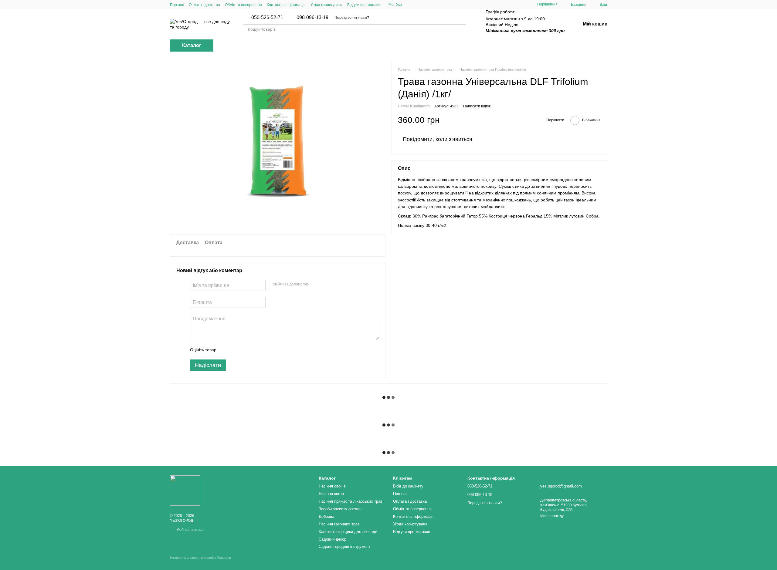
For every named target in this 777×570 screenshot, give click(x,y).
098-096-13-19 (312, 17)
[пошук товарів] (461, 29)
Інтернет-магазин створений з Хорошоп (200, 557)
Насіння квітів (331, 493)
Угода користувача (326, 5)
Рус (391, 4)
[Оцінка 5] (265, 349)
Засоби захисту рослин (340, 509)
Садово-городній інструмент (344, 546)
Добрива (326, 516)
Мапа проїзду (552, 516)
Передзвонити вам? (351, 17)
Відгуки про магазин (364, 5)
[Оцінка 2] (236, 349)
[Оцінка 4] (255, 349)
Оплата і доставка (204, 5)
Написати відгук (476, 106)
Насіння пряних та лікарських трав (350, 501)
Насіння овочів (332, 486)
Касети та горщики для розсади (348, 531)
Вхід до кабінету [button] (408, 486)
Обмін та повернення (243, 5)
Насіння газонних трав (339, 524)
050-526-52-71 (267, 17)
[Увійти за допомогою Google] (325, 284)
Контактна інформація (286, 5)
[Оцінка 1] (226, 349)
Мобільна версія (190, 530)
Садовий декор (332, 539)
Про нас (177, 5)
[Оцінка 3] (246, 349)
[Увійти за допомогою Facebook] (315, 284)
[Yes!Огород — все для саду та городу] (185, 490)
